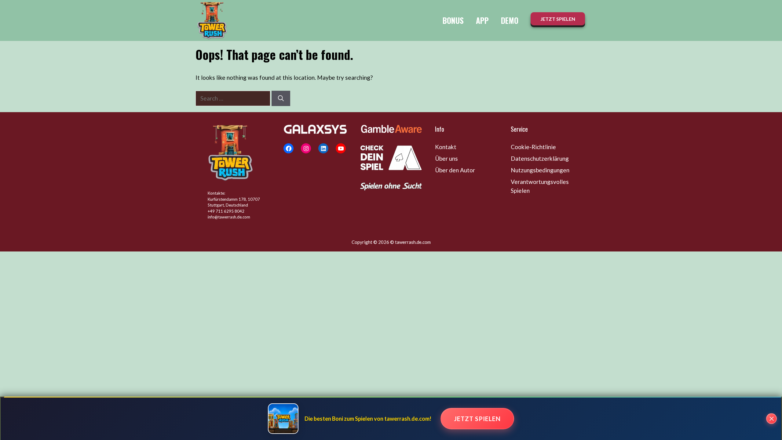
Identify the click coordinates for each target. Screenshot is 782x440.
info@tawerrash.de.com (229, 217)
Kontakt (445, 146)
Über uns (446, 158)
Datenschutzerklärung (540, 158)
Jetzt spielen (477, 418)
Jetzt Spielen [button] (557, 19)
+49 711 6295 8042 (226, 211)
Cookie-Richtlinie (533, 146)
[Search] (281, 98)
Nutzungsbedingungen (540, 170)
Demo (509, 20)
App (482, 20)
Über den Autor (455, 170)
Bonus (453, 20)
